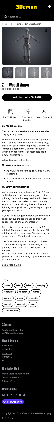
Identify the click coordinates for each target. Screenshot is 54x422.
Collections (16, 24)
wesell (7, 304)
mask (20, 298)
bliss (28, 285)
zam (33, 304)
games (7, 298)
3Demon (25, 413)
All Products (8, 345)
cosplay (41, 285)
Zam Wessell (11, 310)
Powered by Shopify (41, 413)
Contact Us (8, 356)
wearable (33, 298)
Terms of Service (10, 377)
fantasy (23, 291)
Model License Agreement (15, 373)
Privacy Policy (9, 381)
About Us (7, 353)
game (36, 291)
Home (4, 24)
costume (9, 291)
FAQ (4, 360)
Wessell (21, 304)
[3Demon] (26, 6)
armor (7, 285)
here (28, 160)
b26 (18, 285)
